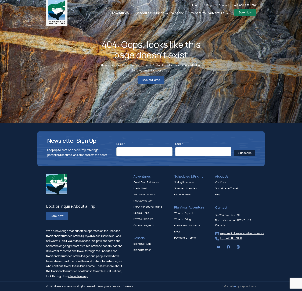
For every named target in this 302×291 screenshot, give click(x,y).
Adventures (120, 13)
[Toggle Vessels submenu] (185, 13)
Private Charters (143, 219)
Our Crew (220, 182)
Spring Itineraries (184, 182)
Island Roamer (142, 250)
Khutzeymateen (143, 200)
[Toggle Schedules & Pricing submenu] (167, 13)
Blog (209, 5)
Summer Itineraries (185, 188)
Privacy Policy (104, 286)
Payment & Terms (185, 237)
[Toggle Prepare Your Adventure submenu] (227, 13)
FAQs (177, 231)
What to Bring (182, 219)
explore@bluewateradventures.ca (242, 233)
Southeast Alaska (144, 194)
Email (179, 143)
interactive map (78, 276)
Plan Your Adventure (189, 207)
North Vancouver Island (148, 207)
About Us (221, 176)
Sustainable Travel (226, 188)
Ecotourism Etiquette (187, 225)
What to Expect (183, 213)
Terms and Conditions (122, 286)
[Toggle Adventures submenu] (131, 13)
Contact (224, 5)
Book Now (245, 12)
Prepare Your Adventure (207, 13)
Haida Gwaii (141, 188)
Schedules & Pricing (150, 13)
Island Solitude (142, 244)
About (195, 5)
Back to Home (151, 80)
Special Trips (141, 213)
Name (120, 143)
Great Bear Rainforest (147, 182)
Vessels (177, 13)
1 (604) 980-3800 (231, 238)
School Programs (144, 225)
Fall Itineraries (182, 194)
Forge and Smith (248, 286)
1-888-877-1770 (246, 5)
